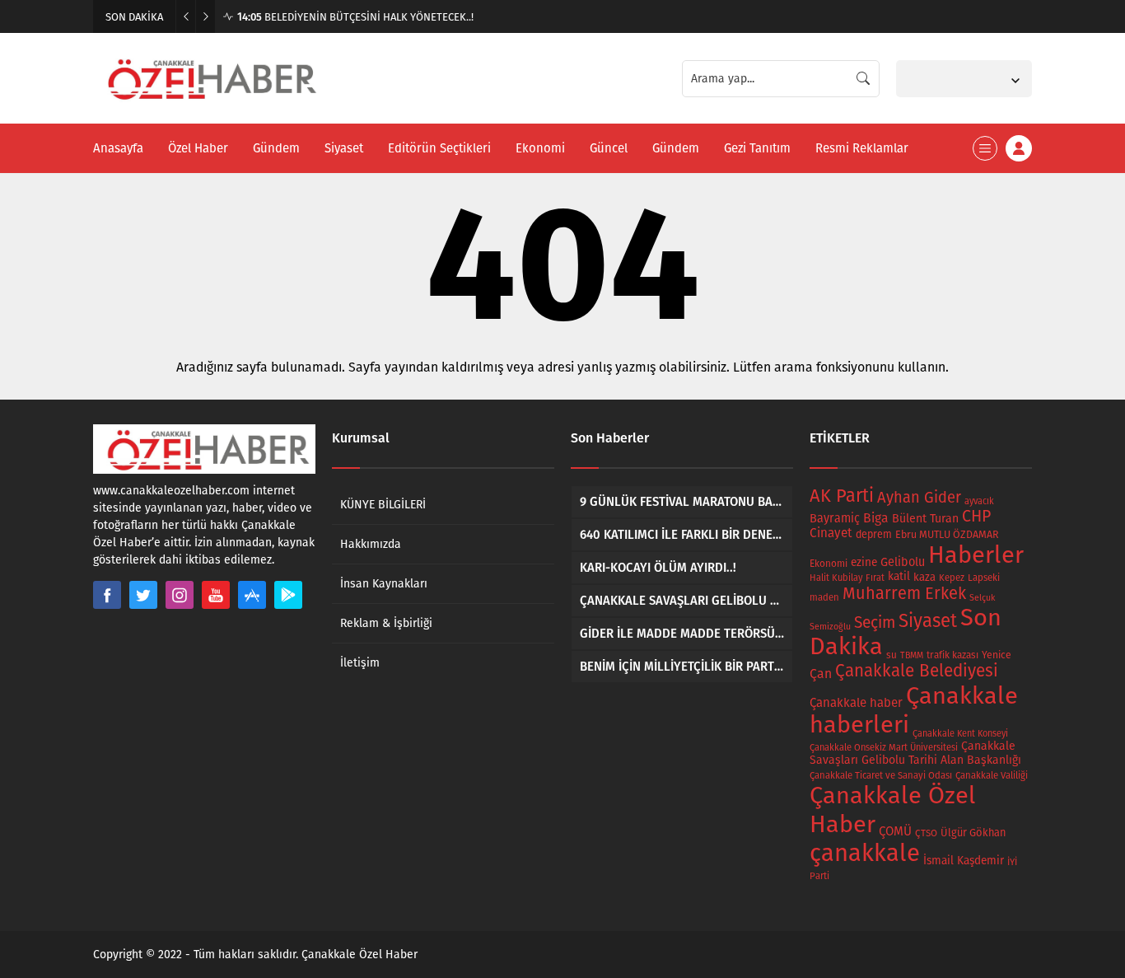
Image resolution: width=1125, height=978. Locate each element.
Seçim (874, 622)
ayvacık (979, 501)
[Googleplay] (288, 595)
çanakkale (865, 853)
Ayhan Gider (919, 498)
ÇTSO (926, 833)
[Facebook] (107, 595)
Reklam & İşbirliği (386, 623)
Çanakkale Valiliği (991, 775)
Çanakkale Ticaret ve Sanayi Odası (881, 775)
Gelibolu (902, 562)
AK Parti (842, 496)
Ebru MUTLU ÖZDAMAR (947, 534)
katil (899, 576)
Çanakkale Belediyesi (916, 671)
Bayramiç (835, 518)
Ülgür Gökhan (973, 832)
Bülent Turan (925, 519)
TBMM (911, 655)
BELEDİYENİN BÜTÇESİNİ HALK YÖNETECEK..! (355, 17)
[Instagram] (180, 595)
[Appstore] (252, 595)
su (891, 655)
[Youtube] (216, 595)
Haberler (976, 554)
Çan (821, 673)
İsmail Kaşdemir (963, 861)
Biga (876, 518)
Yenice (996, 654)
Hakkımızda (370, 544)
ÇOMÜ (895, 831)
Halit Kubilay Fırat (847, 578)
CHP (976, 516)
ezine (864, 562)
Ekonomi (828, 563)
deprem (874, 534)
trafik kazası (952, 655)
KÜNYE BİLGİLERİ (383, 505)
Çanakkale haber (856, 702)
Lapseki (984, 577)
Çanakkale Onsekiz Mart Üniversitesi (884, 747)
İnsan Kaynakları (383, 584)
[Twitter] (143, 595)
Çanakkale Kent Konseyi (960, 733)
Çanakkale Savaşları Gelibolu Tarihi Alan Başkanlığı (915, 753)
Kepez (951, 577)
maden (824, 597)
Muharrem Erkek (904, 593)
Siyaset (928, 621)
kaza (924, 577)
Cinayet (831, 533)
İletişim (360, 663)
